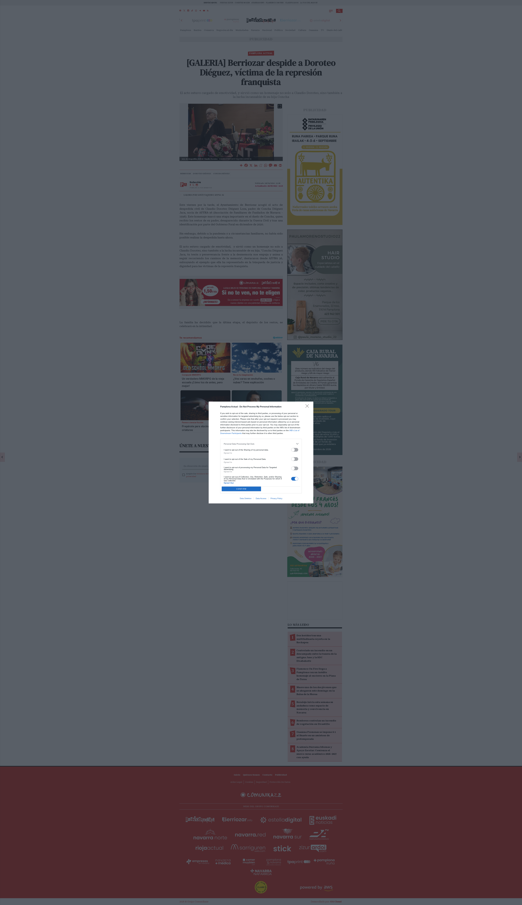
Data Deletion (245, 498)
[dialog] (261, 452)
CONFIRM (241, 489)
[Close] (308, 406)
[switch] (294, 450)
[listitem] (261, 443)
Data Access (261, 498)
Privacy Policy (276, 498)
